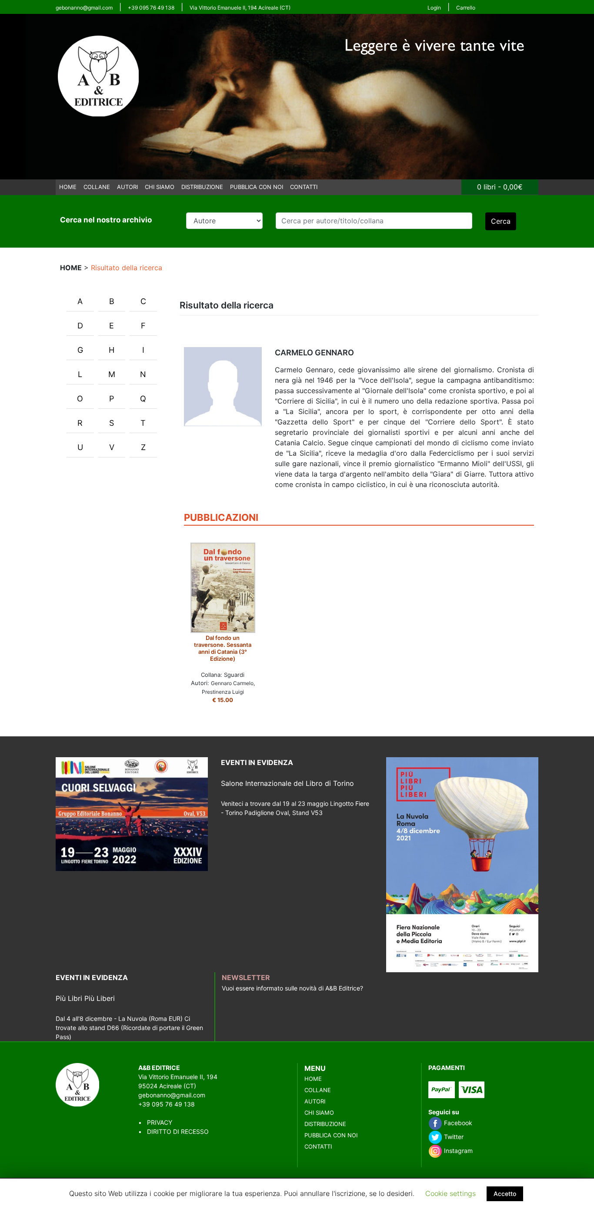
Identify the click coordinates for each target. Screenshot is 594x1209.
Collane (96, 186)
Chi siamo (159, 186)
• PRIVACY (155, 1122)
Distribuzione (202, 186)
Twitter (453, 1136)
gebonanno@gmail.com (84, 7)
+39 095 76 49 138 (151, 7)
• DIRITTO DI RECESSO (173, 1131)
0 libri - (500, 186)
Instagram (457, 1150)
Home (68, 186)
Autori (127, 186)
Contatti (303, 186)
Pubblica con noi (256, 186)
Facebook (457, 1122)
